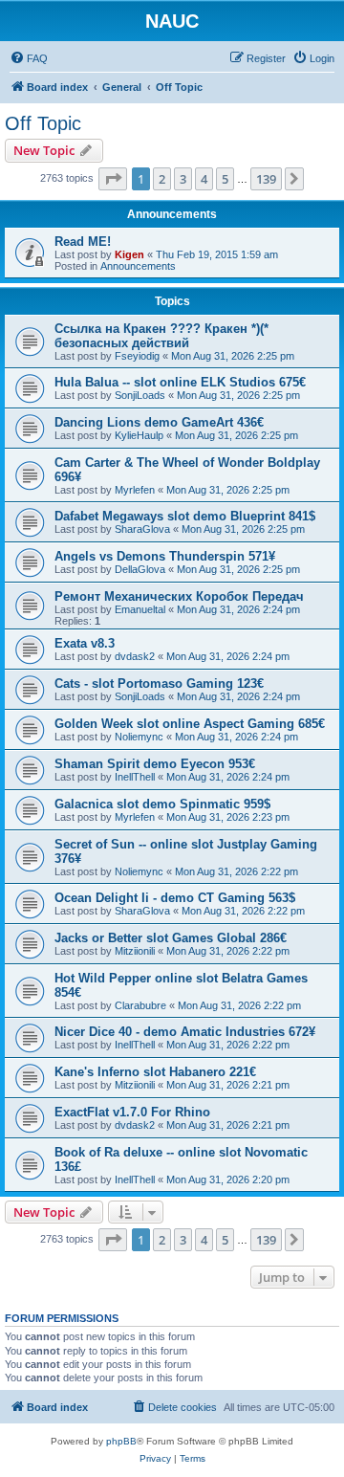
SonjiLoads (140, 395)
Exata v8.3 (84, 643)
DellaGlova (140, 569)
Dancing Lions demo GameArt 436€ (159, 422)
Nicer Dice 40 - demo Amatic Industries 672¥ (184, 1032)
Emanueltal (140, 609)
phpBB (121, 1441)
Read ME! (82, 241)
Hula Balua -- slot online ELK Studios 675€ (180, 382)
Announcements (138, 266)
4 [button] (204, 178)
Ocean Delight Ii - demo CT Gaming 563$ (174, 898)
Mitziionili (135, 951)
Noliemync (139, 736)
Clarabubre (140, 1005)
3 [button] (183, 178)
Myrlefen (135, 490)
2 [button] (162, 178)
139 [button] (266, 178)
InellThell (135, 777)
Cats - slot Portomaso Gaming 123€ (159, 683)
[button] (112, 178)
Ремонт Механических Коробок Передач (179, 596)
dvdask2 (135, 656)
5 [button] (225, 178)
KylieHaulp (139, 435)
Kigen (129, 254)
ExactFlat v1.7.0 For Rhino (132, 1112)
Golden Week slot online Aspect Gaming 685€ (189, 723)
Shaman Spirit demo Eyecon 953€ (154, 764)
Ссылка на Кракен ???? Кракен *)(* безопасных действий (161, 335)
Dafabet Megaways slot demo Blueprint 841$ (184, 516)
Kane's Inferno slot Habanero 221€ (155, 1072)
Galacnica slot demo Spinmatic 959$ (162, 804)
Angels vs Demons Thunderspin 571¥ (164, 556)
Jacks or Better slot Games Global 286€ (170, 938)
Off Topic (43, 123)
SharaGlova (142, 529)
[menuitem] (29, 58)
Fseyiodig (137, 356)
